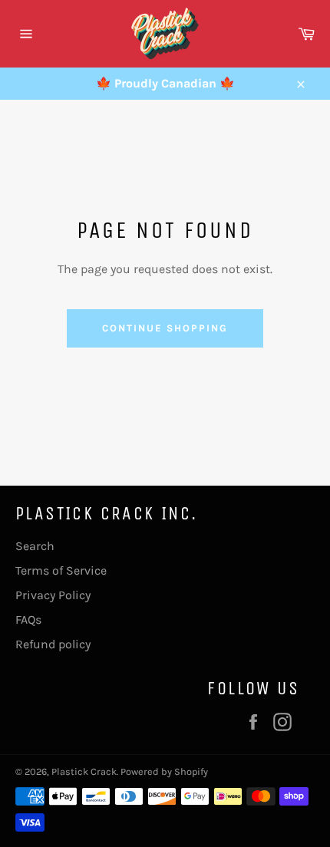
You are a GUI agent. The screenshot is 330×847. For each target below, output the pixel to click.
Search (34, 546)
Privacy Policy (53, 595)
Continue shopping (164, 328)
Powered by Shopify (164, 771)
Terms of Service (61, 570)
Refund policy (53, 644)
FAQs (28, 619)
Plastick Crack (84, 771)
